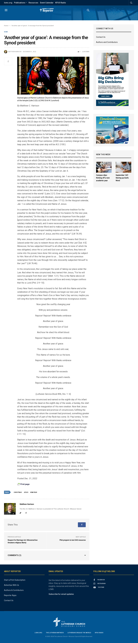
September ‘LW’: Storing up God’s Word (122, 178)
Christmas (18, 492)
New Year (33, 492)
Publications (19, 3)
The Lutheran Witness (55, 633)
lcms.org (8, 3)
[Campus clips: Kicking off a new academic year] (104, 167)
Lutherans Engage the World (79, 633)
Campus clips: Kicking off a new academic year (103, 178)
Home (6, 26)
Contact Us (100, 37)
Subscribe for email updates (61, 594)
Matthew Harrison (14, 51)
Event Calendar (47, 3)
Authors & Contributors (14, 590)
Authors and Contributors (107, 42)
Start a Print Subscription (14, 580)
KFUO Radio (60, 3)
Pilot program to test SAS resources (73, 540)
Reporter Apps (10, 595)
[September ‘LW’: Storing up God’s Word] (123, 167)
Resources (33, 3)
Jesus (26, 492)
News (6, 32)
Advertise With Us (11, 585)
